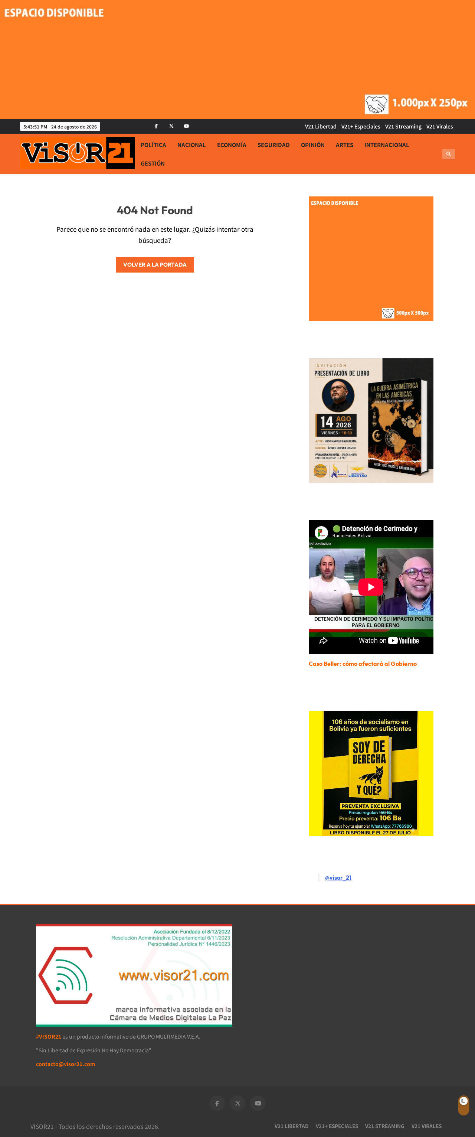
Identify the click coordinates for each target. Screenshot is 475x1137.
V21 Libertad (321, 126)
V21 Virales (439, 126)
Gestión (153, 163)
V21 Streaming (403, 126)
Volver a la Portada (155, 264)
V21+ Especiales (360, 126)
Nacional (191, 145)
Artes (344, 145)
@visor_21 (338, 877)
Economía (231, 145)
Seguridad (274, 145)
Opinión (313, 145)
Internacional (386, 145)
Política (153, 145)
